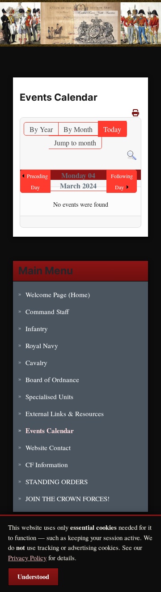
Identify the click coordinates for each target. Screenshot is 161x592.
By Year (41, 129)
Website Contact (48, 447)
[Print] (135, 112)
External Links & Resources (64, 413)
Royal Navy (41, 345)
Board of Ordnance (52, 379)
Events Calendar (49, 430)
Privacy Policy (27, 557)
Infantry (36, 328)
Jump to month (75, 142)
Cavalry (36, 362)
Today (112, 129)
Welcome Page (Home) (57, 294)
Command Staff (47, 311)
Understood (33, 576)
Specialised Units (49, 396)
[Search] (131, 154)
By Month (78, 129)
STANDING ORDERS (56, 481)
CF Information (46, 464)
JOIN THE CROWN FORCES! (67, 498)
